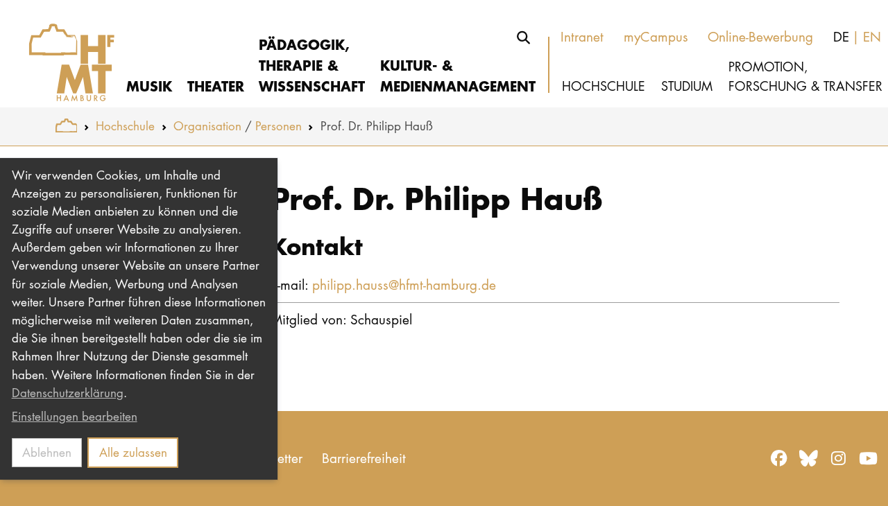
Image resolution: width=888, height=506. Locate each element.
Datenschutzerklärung (67, 393)
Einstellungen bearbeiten (74, 416)
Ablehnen (46, 452)
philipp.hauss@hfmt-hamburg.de (404, 284)
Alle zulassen (133, 452)
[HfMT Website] (66, 126)
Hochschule (125, 126)
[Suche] (523, 37)
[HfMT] (63, 53)
